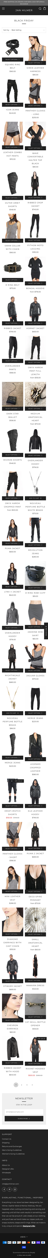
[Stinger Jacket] (12, 966)
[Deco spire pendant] (35, 877)
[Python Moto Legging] (35, 226)
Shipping (5, 1143)
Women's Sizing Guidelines (13, 1154)
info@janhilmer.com (10, 1184)
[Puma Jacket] (12, 529)
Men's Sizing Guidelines (12, 1150)
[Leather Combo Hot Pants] (12, 133)
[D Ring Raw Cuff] (35, 573)
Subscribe (23, 1118)
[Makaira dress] (35, 966)
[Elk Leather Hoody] (35, 791)
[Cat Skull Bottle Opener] (35, 1004)
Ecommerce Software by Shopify (24, 1252)
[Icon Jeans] (12, 91)
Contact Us (6, 1139)
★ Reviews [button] (46, 631)
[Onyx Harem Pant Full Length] (35, 348)
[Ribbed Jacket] (12, 308)
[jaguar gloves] (35, 656)
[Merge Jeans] (35, 698)
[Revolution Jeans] (35, 530)
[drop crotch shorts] (12, 791)
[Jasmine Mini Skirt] (35, 612)
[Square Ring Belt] (12, 47)
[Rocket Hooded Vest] (35, 1049)
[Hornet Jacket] (35, 308)
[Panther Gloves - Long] (35, 91)
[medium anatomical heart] (35, 394)
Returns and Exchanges (12, 1146)
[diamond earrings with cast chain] (12, 920)
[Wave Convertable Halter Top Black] (35, 134)
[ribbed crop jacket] (35, 183)
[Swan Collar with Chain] (12, 226)
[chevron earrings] (12, 1006)
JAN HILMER (24, 10)
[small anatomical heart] (35, 920)
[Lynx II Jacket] (12, 573)
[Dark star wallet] (12, 394)
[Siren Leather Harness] (35, 48)
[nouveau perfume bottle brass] (12, 698)
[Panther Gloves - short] (12, 834)
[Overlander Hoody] (35, 441)
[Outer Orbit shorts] (12, 183)
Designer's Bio (8, 1169)
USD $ (22, 1237)
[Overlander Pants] (12, 347)
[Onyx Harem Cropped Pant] (12, 483)
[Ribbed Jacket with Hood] (12, 1048)
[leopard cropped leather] (35, 745)
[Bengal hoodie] (35, 269)
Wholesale (6, 1173)
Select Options (11, 59)
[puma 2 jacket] (35, 834)
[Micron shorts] (12, 440)
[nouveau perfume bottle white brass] (35, 483)
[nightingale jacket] (12, 656)
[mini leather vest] (12, 877)
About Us (6, 1165)
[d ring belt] (12, 267)
